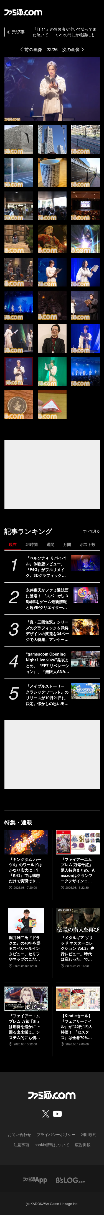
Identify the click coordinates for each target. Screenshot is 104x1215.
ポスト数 (87, 544)
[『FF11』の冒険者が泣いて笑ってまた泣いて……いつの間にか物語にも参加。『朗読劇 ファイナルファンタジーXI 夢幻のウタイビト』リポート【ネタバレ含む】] (18, 139)
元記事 (18, 32)
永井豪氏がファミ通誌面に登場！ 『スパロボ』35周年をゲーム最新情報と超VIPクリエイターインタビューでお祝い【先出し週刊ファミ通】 (47, 598)
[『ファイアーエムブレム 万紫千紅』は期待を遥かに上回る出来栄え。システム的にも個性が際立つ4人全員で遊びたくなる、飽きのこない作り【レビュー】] (26, 999)
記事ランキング (28, 531)
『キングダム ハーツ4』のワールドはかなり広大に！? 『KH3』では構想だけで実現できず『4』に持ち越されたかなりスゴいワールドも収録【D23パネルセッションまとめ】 (26, 870)
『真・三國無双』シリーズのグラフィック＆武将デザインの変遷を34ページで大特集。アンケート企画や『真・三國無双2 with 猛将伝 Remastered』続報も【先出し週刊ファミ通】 (47, 630)
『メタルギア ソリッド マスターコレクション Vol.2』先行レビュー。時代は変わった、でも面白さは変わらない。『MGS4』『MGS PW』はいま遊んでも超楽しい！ (78, 948)
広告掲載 (82, 1144)
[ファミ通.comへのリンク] (23, 12)
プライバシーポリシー (56, 1134)
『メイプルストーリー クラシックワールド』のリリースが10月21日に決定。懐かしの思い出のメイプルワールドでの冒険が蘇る (47, 694)
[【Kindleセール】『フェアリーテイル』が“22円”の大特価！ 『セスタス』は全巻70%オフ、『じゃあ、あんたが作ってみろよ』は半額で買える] (78, 999)
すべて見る (91, 531)
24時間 (32, 544)
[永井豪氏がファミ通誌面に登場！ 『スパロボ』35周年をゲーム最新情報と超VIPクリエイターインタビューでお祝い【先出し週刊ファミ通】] (85, 595)
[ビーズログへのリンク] (70, 1179)
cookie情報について (52, 1144)
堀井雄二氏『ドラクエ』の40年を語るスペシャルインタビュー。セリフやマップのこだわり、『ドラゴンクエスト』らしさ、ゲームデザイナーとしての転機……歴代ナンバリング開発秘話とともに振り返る (24, 948)
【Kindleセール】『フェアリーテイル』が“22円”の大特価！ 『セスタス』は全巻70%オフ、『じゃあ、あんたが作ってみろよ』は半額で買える (76, 1026)
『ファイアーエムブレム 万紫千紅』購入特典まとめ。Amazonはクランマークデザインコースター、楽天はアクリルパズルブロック (78, 870)
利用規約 (89, 1134)
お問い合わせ (19, 1134)
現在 (13, 544)
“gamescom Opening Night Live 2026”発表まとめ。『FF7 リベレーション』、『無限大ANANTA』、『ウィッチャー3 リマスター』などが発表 (47, 662)
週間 (50, 544)
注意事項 (21, 1144)
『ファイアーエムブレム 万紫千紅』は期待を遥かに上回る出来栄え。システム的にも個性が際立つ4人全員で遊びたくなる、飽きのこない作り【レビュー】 (25, 1026)
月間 (67, 544)
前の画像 (33, 49)
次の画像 (71, 49)
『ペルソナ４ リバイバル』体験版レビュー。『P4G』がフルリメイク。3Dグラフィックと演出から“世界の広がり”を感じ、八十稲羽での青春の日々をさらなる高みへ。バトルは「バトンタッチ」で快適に (47, 566)
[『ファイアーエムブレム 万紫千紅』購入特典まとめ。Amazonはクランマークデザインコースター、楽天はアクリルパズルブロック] (78, 842)
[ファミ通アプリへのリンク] (35, 1179)
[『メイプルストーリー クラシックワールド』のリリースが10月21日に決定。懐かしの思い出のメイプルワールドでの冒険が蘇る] (85, 691)
